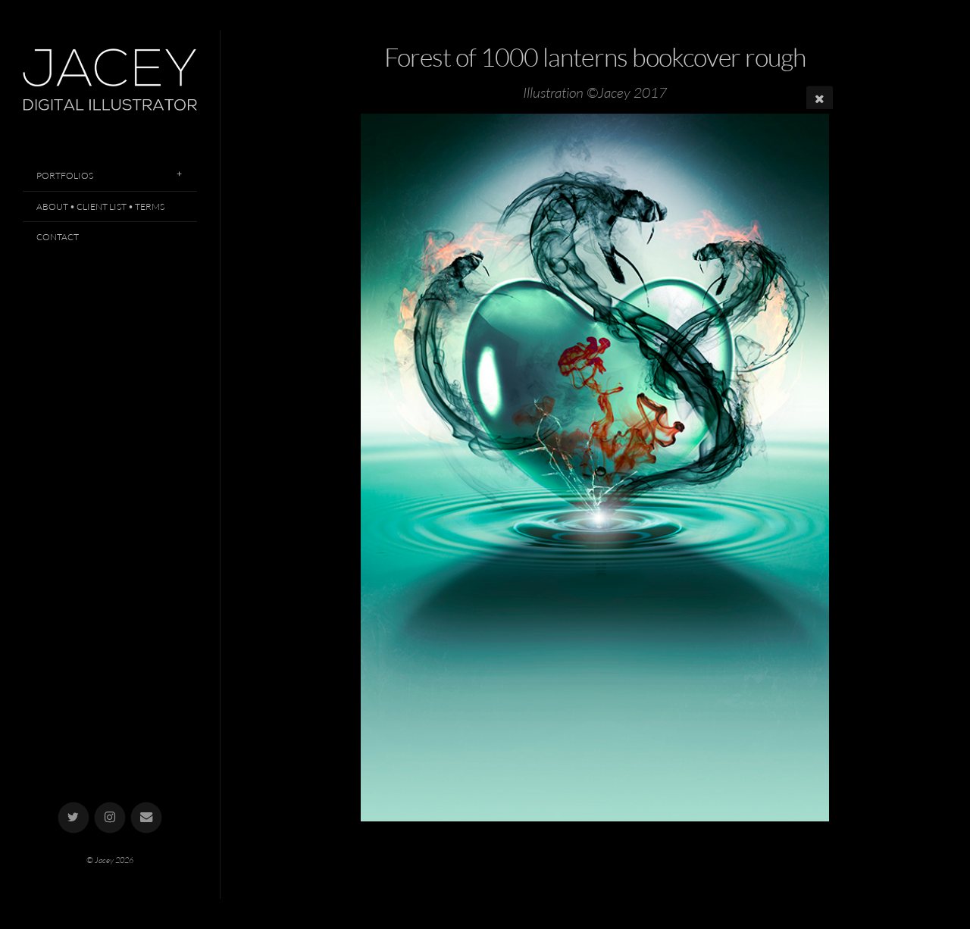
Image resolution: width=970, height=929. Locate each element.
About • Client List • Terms (100, 206)
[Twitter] (73, 818)
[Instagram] (110, 818)
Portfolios (64, 175)
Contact (57, 236)
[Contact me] (146, 818)
